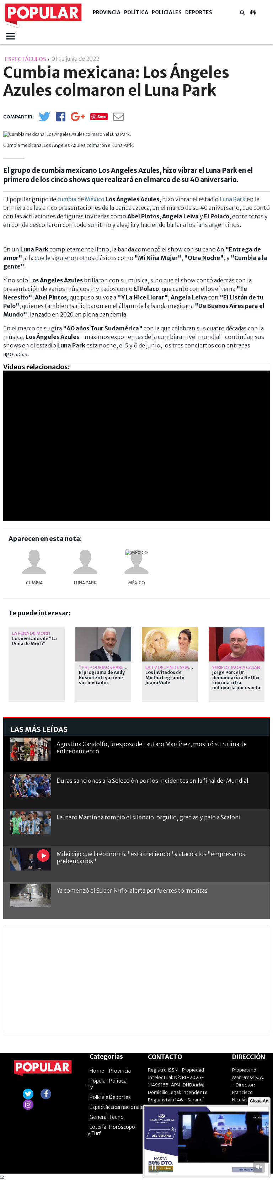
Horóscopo (122, 1127)
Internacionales (127, 1107)
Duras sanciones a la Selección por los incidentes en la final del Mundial (152, 780)
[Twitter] (44, 119)
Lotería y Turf (96, 1130)
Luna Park (233, 199)
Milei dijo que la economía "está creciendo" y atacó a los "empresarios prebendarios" (151, 857)
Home (97, 1071)
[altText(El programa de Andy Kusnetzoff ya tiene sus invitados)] (103, 630)
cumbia (66, 199)
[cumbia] (34, 561)
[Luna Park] (85, 561)
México (95, 199)
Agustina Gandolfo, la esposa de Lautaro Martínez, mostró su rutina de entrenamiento (152, 747)
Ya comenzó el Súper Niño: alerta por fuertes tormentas (132, 890)
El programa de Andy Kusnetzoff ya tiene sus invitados (102, 677)
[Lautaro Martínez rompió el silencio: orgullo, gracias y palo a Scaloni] (30, 822)
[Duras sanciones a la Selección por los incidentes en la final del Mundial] (30, 785)
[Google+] (78, 119)
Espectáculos (105, 1107)
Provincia (107, 12)
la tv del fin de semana (171, 667)
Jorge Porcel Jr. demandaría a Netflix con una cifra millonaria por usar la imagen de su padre (236, 683)
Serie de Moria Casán (236, 667)
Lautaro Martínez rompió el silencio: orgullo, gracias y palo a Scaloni (149, 817)
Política (136, 12)
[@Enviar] (118, 118)
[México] (136, 561)
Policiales (167, 12)
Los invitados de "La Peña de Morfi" (34, 641)
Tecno (116, 1117)
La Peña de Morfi (31, 633)
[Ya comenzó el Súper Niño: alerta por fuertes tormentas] (30, 895)
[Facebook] (60, 119)
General (99, 1117)
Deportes (198, 12)
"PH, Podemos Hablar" (105, 667)
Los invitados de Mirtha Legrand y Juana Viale (164, 677)
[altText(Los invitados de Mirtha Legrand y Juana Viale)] (170, 630)
